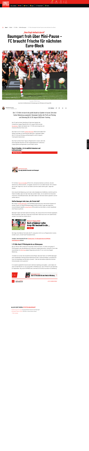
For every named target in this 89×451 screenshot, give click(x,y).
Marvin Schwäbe (22, 183)
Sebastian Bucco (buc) (10, 107)
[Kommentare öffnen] (56, 108)
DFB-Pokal (23, 250)
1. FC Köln (15, 27)
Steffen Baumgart (22, 27)
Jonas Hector (28, 207)
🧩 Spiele (47, 5)
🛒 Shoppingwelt (39, 5)
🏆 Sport (32, 5)
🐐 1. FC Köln (13, 5)
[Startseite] (3, 27)
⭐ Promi (26, 5)
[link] (5, 3)
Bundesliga (15, 126)
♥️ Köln (19, 5)
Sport (6, 27)
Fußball (10, 27)
